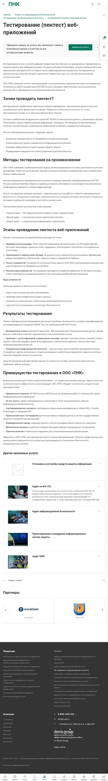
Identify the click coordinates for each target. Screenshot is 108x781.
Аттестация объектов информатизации (69, 699)
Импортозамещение (62, 706)
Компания (8, 714)
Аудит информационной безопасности (53, 511)
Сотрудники (8, 723)
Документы (8, 742)
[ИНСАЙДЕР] (28, 609)
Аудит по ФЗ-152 (41, 486)
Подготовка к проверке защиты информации (72, 674)
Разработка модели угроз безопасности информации (75, 678)
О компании (8, 720)
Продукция (9, 651)
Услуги (57, 651)
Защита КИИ (59, 663)
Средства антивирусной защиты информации (21, 667)
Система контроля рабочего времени (18, 693)
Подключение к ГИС (62, 702)
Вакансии (7, 734)
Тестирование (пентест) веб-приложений (67, 18)
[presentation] (5, 612)
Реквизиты (7, 738)
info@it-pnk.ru (64, 719)
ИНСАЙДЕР (28, 618)
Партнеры (7, 731)
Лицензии (7, 727)
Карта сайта (59, 747)
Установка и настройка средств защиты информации (62, 464)
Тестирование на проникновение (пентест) (23, 18)
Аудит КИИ (38, 556)
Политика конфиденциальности (16, 765)
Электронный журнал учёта (14, 696)
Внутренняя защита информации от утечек (71, 681)
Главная (7, 15)
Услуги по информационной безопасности (35, 15)
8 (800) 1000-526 (66, 714)
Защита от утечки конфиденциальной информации (74, 695)
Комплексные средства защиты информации (21, 657)
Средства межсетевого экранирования (18, 670)
